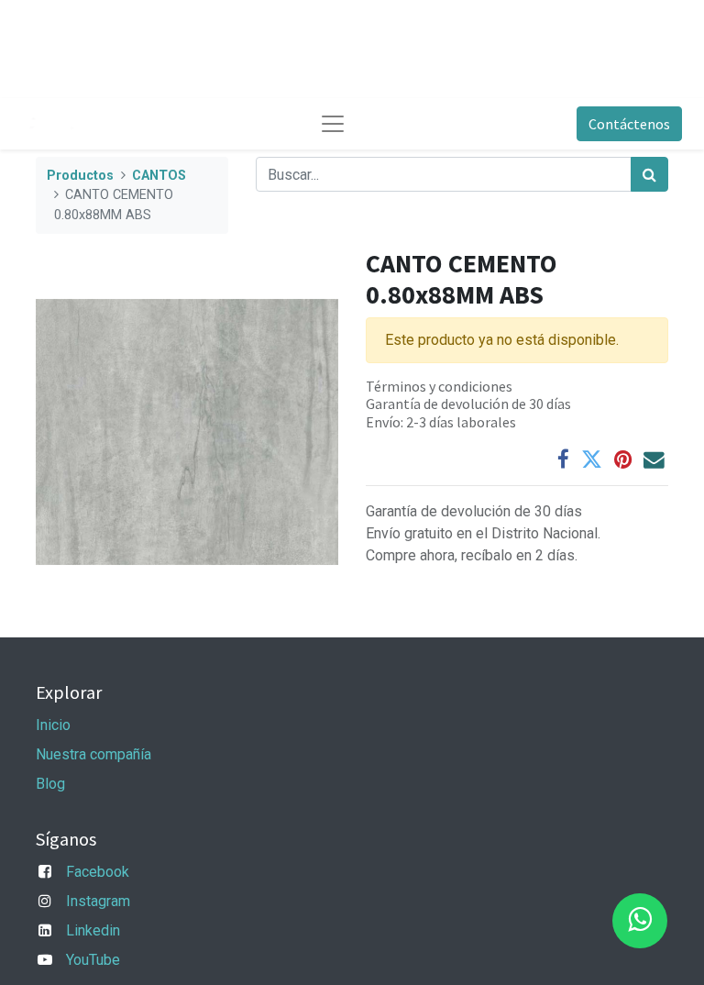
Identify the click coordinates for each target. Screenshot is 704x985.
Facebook (97, 871)
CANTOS (159, 175)
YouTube (93, 959)
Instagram (98, 901)
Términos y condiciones (439, 386)
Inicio (53, 725)
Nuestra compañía (93, 754)
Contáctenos (629, 124)
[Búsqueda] (649, 174)
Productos (80, 175)
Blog (50, 783)
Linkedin (93, 930)
